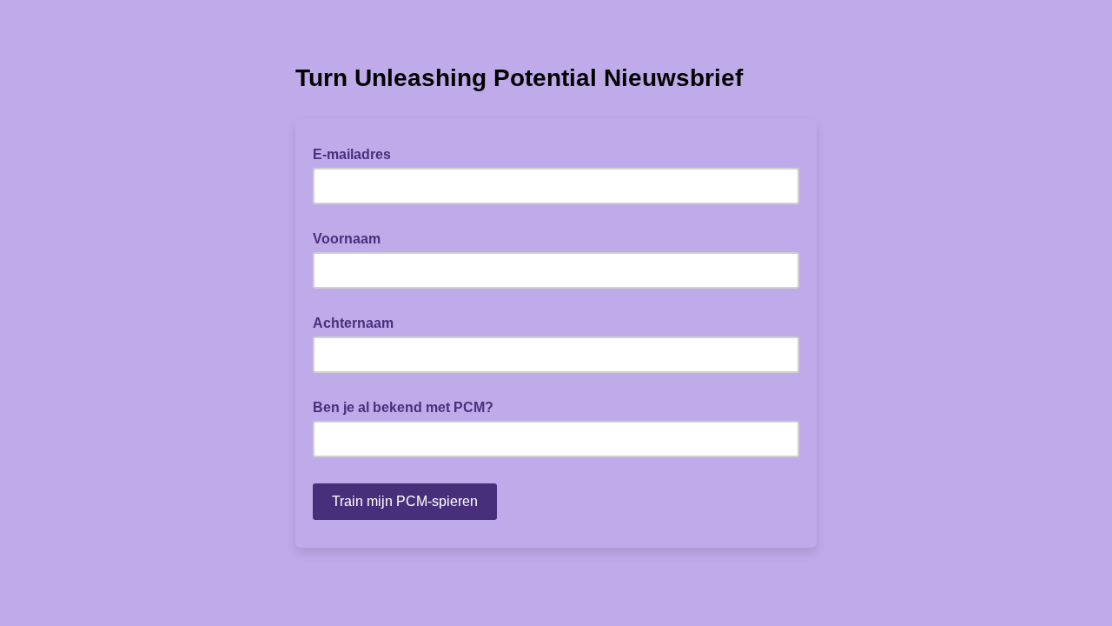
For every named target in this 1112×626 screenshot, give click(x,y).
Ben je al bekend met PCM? (408, 406)
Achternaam (358, 321)
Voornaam (352, 237)
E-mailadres (357, 153)
